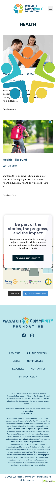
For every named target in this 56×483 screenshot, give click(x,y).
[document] (28, 241)
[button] (50, 122)
